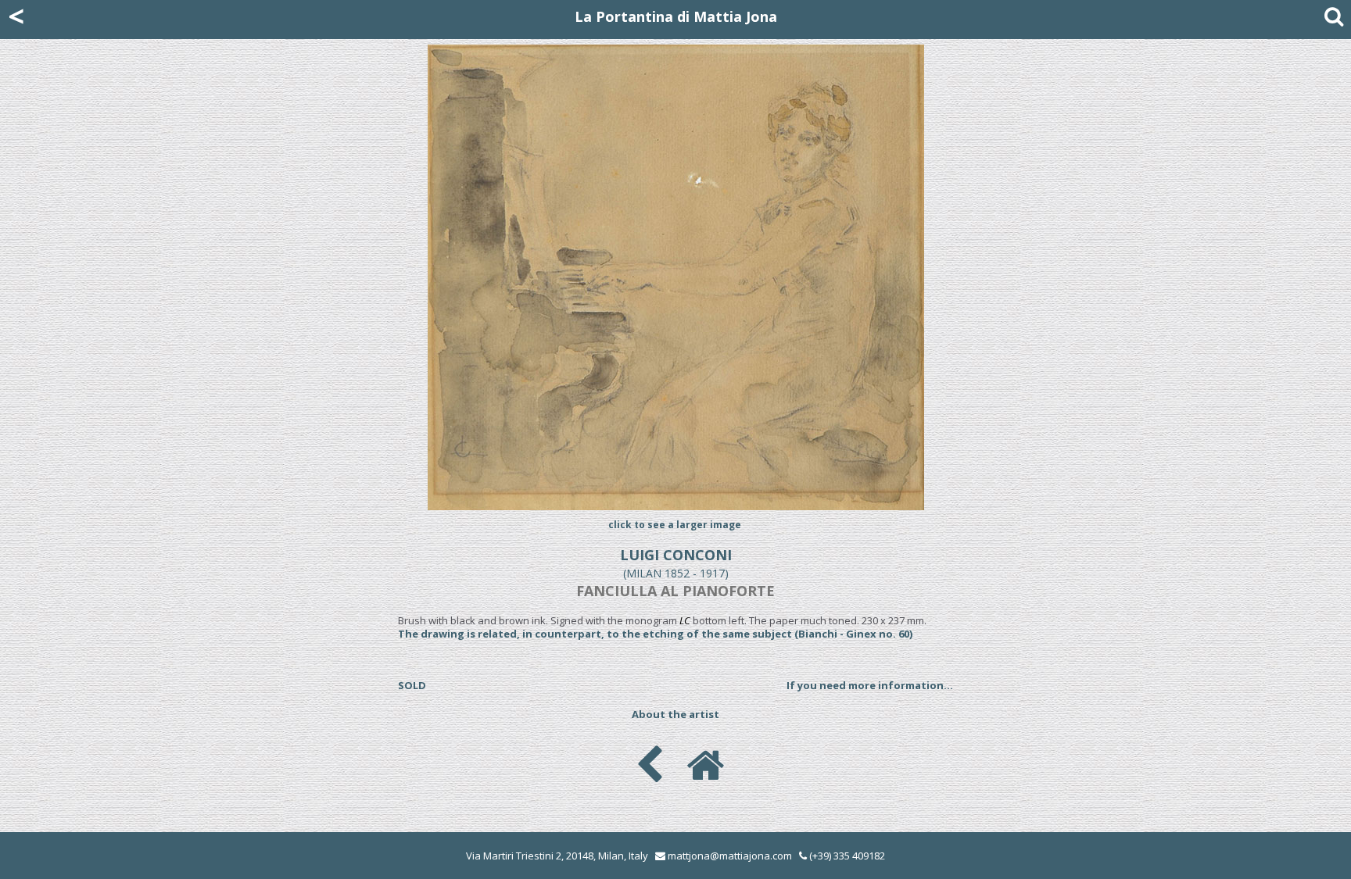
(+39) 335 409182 (846, 856)
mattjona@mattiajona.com (730, 856)
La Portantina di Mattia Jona (676, 16)
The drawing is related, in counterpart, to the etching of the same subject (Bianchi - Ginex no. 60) (655, 634)
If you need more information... (870, 685)
